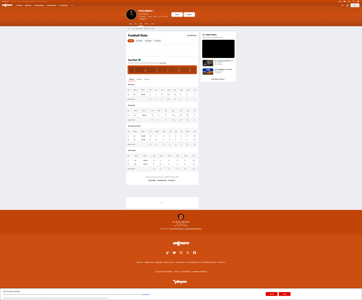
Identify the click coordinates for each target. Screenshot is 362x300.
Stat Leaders (152, 180)
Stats (140, 24)
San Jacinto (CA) (143, 14)
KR (170, 131)
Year (142, 90)
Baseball (28, 5)
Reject (284, 294)
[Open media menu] (347, 5)
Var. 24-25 (148, 40)
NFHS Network (23, 1)
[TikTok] (340, 1)
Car (156, 90)
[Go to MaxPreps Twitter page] (187, 253)
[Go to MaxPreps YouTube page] (174, 253)
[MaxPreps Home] (7, 5)
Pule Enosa (147, 28)
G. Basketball (51, 5)
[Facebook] (358, 1)
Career (131, 40)
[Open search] (342, 5)
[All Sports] (72, 5)
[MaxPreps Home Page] (129, 28)
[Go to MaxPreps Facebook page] (194, 253)
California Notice (193, 262)
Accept (272, 294)
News (152, 24)
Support (221, 262)
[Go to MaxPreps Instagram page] (181, 253)
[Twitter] (353, 1)
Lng (181, 90)
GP (150, 90)
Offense (131, 79)
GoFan (13, 1)
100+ (188, 90)
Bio (136, 24)
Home (131, 24)
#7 (142, 19)
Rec (159, 110)
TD (195, 90)
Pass (169, 156)
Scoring (147, 79)
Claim (177, 14)
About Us (140, 262)
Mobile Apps (149, 262)
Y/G (175, 90)
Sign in (355, 5)
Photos (147, 24)
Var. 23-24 (157, 40)
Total (187, 131)
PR (176, 131)
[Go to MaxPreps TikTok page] (167, 253)
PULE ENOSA (145, 10)
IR (181, 131)
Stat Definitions (192, 35)
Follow (189, 14)
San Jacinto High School (181, 222)
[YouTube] (344, 1)
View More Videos (217, 79)
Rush (157, 131)
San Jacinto (139, 28)
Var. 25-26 (139, 40)
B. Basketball (39, 5)
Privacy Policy (169, 262)
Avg (169, 90)
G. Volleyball (63, 5)
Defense (139, 79)
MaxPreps (6, 1)
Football (19, 5)
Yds (162, 90)
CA (133, 28)
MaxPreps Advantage (38, 1)
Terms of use (180, 262)
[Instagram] (349, 1)
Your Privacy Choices (208, 262)
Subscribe (158, 262)
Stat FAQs (171, 180)
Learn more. (162, 63)
